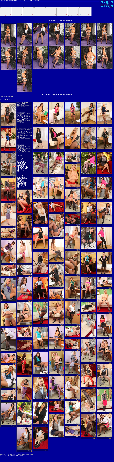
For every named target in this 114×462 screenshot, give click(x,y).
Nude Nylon (21, 165)
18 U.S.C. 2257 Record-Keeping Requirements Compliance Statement (11, 455)
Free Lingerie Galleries (23, 160)
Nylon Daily (21, 169)
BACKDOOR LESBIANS (22, 131)
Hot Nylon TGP (21, 161)
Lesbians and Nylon (22, 168)
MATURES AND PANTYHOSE (23, 119)
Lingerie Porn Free (22, 162)
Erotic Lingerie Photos (23, 158)
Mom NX (20, 155)
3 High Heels (21, 181)
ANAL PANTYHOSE (21, 137)
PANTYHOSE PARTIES (22, 107)
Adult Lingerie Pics (22, 176)
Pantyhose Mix (21, 186)
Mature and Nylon (22, 187)
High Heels (20, 179)
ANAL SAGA (19, 134)
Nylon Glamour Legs (23, 185)
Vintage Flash (21, 180)
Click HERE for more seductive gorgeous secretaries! (57, 20)
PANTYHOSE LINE (21, 112)
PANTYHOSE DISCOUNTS (22, 115)
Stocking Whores (22, 172)
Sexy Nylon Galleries (23, 167)
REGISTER (37, 0)
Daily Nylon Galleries (23, 174)
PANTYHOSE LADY (21, 147)
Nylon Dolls (21, 188)
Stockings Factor (22, 183)
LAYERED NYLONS (21, 140)
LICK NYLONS (20, 124)
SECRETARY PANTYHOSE (22, 104)
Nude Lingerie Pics (22, 164)
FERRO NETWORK (21, 127)
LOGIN (31, 0)
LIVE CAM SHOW (23, 0)
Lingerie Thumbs (21, 163)
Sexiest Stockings (22, 156)
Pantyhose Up (21, 170)
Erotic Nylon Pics (22, 159)
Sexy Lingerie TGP (22, 166)
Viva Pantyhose (21, 177)
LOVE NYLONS (20, 122)
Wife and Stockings (22, 182)
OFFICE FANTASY (21, 150)
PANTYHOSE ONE (21, 110)
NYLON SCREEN (20, 117)
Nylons (20, 171)
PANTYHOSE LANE (21, 145)
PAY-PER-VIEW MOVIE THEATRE (9, 0)
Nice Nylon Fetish (22, 184)
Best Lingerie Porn (22, 175)
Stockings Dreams (22, 178)
